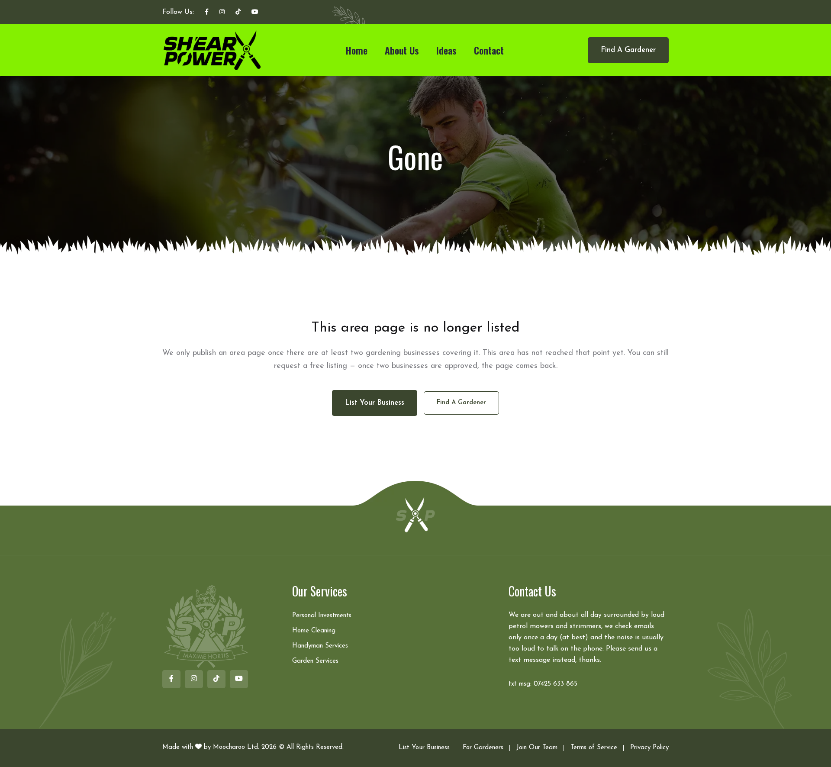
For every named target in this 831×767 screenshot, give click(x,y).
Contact (489, 50)
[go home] (415, 514)
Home (356, 50)
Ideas (446, 50)
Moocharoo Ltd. (236, 747)
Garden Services (315, 661)
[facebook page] (207, 12)
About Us (402, 50)
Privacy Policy (649, 747)
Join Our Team (536, 747)
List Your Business (424, 747)
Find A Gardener (628, 50)
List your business (374, 402)
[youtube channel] (254, 12)
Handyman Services (320, 646)
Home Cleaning (313, 631)
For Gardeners (483, 747)
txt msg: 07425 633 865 (543, 684)
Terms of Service (593, 747)
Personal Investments (321, 615)
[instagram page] (222, 12)
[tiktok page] (238, 12)
